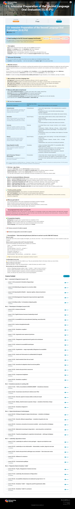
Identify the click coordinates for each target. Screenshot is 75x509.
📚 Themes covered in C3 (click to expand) (17, 228)
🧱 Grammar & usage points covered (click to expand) (19, 231)
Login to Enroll (59, 21)
